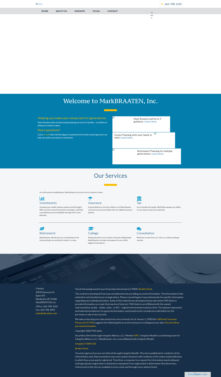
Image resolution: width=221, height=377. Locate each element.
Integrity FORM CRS (85, 343)
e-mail (46, 134)
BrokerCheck (145, 289)
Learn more (150, 121)
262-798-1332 (173, 3)
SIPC (136, 335)
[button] (61, 11)
